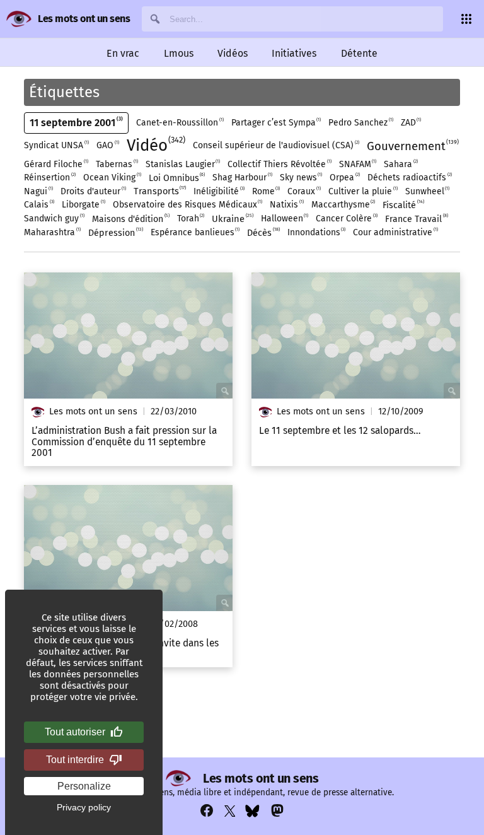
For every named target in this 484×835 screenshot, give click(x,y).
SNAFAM (357, 164)
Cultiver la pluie (362, 191)
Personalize (84, 786)
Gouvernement (412, 145)
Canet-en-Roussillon (179, 122)
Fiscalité (403, 205)
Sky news (300, 177)
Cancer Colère (346, 218)
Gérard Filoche (55, 164)
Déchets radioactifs (409, 177)
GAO (107, 145)
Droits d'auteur (92, 191)
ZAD (410, 122)
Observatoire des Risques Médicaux (187, 204)
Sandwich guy (53, 218)
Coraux (303, 191)
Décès (263, 232)
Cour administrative (395, 232)
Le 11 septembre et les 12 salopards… (340, 430)
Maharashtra (51, 232)
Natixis (286, 204)
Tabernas (116, 164)
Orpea (344, 177)
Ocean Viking (111, 177)
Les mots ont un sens (84, 19)
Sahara (400, 164)
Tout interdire (75, 759)
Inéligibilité (218, 191)
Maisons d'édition (130, 219)
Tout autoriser (75, 732)
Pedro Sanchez (360, 122)
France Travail (416, 219)
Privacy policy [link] (84, 807)
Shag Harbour (241, 177)
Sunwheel (427, 191)
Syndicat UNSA (56, 145)
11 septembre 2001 (75, 122)
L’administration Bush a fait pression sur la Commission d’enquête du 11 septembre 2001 (124, 441)
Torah (190, 218)
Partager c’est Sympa (275, 122)
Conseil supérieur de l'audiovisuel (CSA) (275, 145)
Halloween (284, 218)
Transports (159, 191)
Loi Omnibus (176, 178)
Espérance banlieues (195, 232)
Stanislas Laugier (182, 164)
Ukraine (232, 219)
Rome (265, 191)
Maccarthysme (342, 204)
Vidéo (155, 145)
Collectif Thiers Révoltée (279, 164)
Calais (38, 204)
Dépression (115, 232)
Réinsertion (49, 177)
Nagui (38, 191)
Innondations (316, 232)
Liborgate (83, 204)
